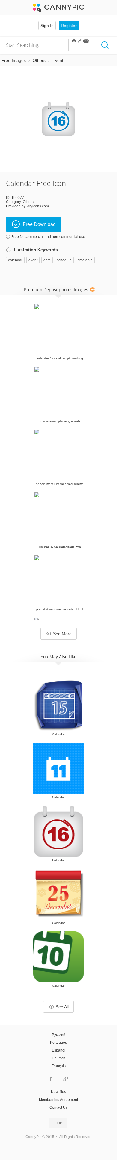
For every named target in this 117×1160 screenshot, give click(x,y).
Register (69, 25)
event (33, 260)
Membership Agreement (58, 1100)
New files (58, 1092)
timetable (85, 260)
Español (58, 1050)
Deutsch (58, 1058)
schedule (64, 260)
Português (58, 1042)
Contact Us (59, 1107)
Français (59, 1066)
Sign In (47, 25)
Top (58, 1123)
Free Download (39, 224)
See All (62, 1006)
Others (28, 202)
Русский (58, 1035)
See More (62, 633)
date (47, 260)
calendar (15, 260)
